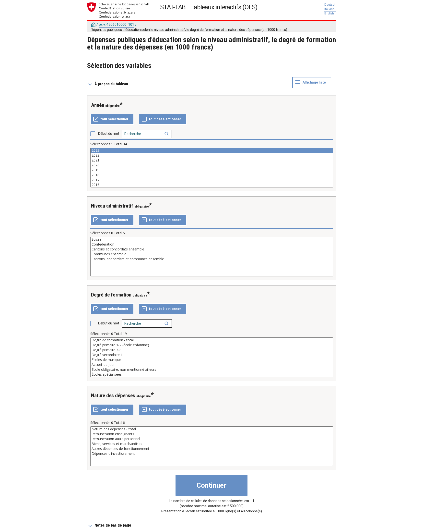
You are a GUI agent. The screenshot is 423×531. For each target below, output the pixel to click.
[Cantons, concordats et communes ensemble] (212, 259)
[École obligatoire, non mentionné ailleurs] (212, 369)
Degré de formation (111, 295)
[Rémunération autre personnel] (212, 438)
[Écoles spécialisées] (212, 374)
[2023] (212, 150)
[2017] (212, 179)
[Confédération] (212, 244)
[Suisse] (212, 239)
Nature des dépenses (113, 395)
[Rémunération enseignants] (212, 434)
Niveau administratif (112, 206)
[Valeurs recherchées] (166, 134)
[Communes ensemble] (212, 254)
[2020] (212, 165)
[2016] (212, 184)
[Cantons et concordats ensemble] (212, 249)
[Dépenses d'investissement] (212, 453)
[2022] (212, 155)
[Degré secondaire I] (212, 354)
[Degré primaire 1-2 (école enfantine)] (212, 345)
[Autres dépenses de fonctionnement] (212, 448)
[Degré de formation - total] (212, 340)
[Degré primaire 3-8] (212, 349)
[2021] (212, 160)
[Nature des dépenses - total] (212, 429)
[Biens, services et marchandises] (212, 443)
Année (97, 105)
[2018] (212, 175)
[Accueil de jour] (212, 364)
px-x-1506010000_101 (116, 24)
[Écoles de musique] (212, 359)
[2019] (212, 170)
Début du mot (108, 134)
